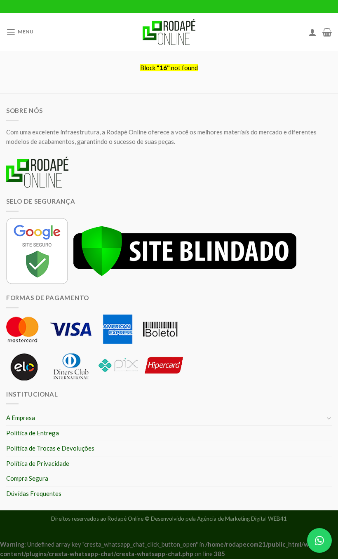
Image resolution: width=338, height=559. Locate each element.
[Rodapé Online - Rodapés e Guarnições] (169, 32)
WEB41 (277, 518)
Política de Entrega (32, 433)
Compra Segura (27, 478)
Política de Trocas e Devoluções (50, 448)
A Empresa (20, 417)
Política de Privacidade (37, 463)
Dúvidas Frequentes (33, 493)
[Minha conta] (312, 32)
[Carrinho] (327, 32)
